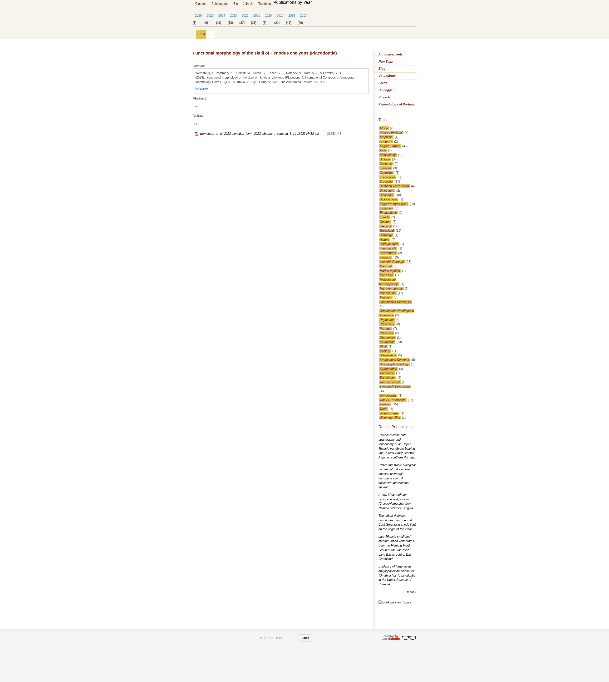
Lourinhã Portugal (392, 262)
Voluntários (387, 76)
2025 (210, 15)
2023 (233, 15)
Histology (386, 235)
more (411, 592)
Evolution (386, 208)
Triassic (385, 404)
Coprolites (386, 172)
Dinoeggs (385, 90)
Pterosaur (386, 333)
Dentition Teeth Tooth (394, 186)
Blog (381, 68)
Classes (200, 3)
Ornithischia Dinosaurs (395, 302)
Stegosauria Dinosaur (394, 360)
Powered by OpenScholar (399, 637)
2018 (291, 15)
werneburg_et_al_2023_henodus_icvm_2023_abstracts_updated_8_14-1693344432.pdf (259, 133)
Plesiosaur (387, 324)
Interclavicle (388, 248)
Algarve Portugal (391, 132)
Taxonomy (387, 373)
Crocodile (386, 181)
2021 (256, 15)
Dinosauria (387, 190)
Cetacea (385, 168)
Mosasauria (388, 293)
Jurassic (385, 257)
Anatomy (386, 141)
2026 (198, 15)
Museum (386, 297)
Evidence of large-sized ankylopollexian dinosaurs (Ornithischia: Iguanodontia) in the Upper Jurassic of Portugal (397, 575)
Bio (235, 3)
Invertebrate (388, 253)
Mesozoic (386, 275)
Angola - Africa (390, 146)
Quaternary (387, 337)
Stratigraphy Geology (394, 364)
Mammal (386, 266)
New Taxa (385, 61)
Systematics (388, 369)
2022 (245, 15)
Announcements (390, 54)
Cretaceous (387, 177)
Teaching (264, 3)
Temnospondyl (390, 382)
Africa (384, 128)
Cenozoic (386, 163)
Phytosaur (387, 320)
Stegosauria (388, 355)
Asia (383, 150)
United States (389, 413)
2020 (268, 15)
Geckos (385, 222)
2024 (221, 15)
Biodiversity (388, 155)
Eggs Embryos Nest (394, 204)
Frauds (384, 217)
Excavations (388, 212)
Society (385, 351)
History (384, 239)
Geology (385, 226)
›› (210, 34)
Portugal (385, 328)
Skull (383, 346)
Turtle (383, 409)
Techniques (387, 377)
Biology (385, 159)
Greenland (387, 230)
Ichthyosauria (389, 244)
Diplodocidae (388, 199)
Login (305, 638)
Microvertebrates (391, 288)
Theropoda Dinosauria (395, 386)
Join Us (248, 3)
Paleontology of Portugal (396, 104)
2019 (280, 15)
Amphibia (386, 137)
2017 (303, 15)
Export (204, 88)
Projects (384, 97)
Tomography (388, 395)
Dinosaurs (386, 195)
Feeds (382, 83)
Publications (219, 3)
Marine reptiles (390, 271)
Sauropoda (387, 342)
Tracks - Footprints (393, 400)
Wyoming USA (390, 417)
